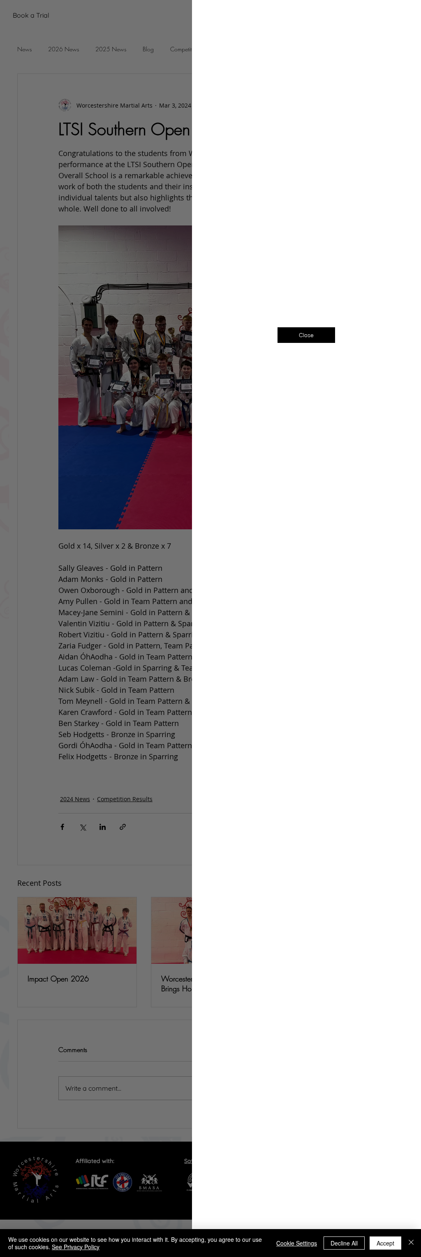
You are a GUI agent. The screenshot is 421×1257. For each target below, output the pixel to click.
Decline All (344, 1243)
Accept (385, 1243)
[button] (401, 17)
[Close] (411, 1243)
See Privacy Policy (75, 1247)
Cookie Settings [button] (296, 1243)
